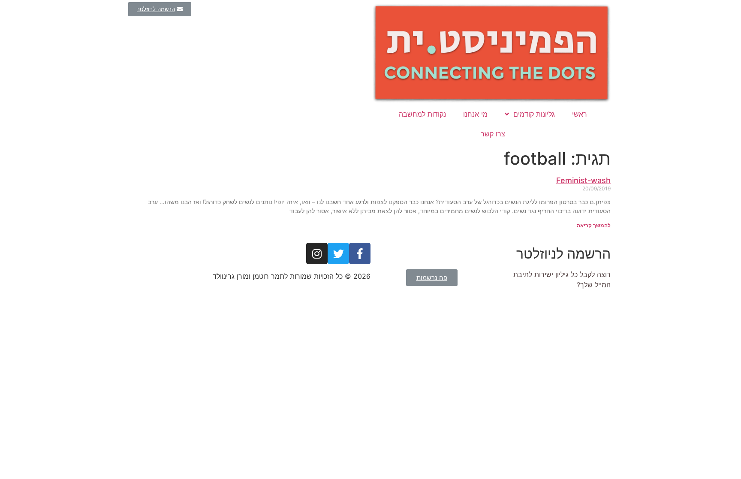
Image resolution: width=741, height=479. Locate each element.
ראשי (579, 114)
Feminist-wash (583, 180)
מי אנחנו (475, 114)
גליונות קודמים (534, 114)
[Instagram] (317, 253)
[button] (159, 9)
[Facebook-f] (359, 253)
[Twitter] (338, 253)
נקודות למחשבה (422, 114)
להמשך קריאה (594, 225)
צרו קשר (493, 134)
